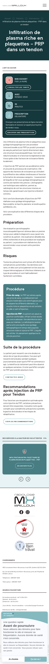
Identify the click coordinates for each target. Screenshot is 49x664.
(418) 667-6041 (15, 578)
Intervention (34, 18)
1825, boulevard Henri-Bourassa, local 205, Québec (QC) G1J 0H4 (24, 567)
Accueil (8, 18)
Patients (19, 18)
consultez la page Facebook (34, 605)
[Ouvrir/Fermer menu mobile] (44, 5)
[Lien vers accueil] (14, 5)
